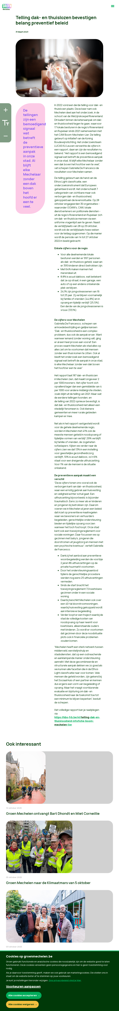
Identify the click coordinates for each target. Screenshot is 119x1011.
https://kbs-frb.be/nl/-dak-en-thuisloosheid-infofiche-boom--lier (77, 721)
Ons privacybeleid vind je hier (65, 980)
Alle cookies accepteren (22, 995)
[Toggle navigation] (113, 7)
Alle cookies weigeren (21, 1004)
